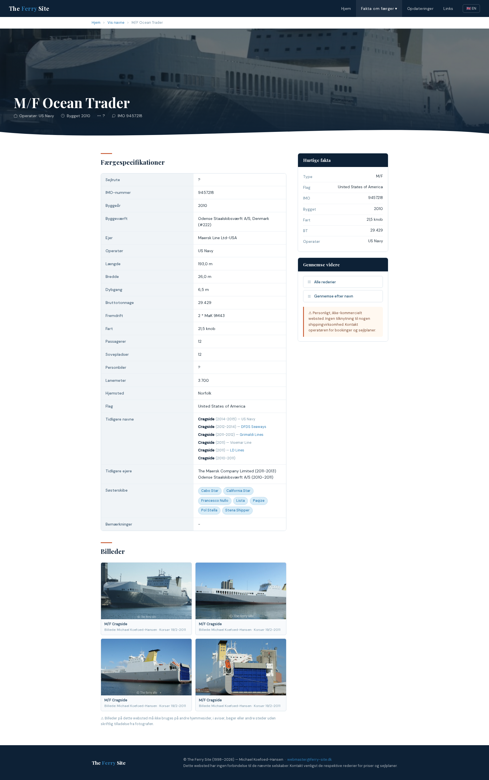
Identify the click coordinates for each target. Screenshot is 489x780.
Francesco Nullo (214, 500)
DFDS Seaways (253, 427)
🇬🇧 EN (471, 8)
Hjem (346, 8)
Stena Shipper (237, 510)
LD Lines (237, 450)
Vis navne (116, 22)
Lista (240, 500)
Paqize (259, 500)
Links (448, 8)
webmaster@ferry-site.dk (309, 759)
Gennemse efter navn (333, 296)
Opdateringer (420, 8)
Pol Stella (209, 510)
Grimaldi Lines (251, 434)
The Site (29, 8)
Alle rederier (325, 282)
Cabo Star (209, 490)
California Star (238, 490)
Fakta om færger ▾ (379, 8)
